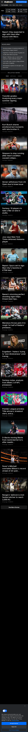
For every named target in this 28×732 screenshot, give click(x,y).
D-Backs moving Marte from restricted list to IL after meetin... (12, 439)
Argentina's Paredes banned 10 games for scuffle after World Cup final (13, 53)
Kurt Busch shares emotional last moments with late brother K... (12, 126)
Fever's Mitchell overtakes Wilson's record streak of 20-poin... (14, 468)
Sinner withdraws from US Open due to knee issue (14, 183)
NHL (17, 5)
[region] (14, 718)
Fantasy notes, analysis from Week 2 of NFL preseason (12, 382)
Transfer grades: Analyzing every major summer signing (12, 98)
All (7, 76)
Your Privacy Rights (14, 730)
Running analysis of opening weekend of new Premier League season (13, 49)
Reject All (14, 726)
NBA (14, 5)
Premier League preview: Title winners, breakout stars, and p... (13, 411)
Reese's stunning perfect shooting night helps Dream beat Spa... (13, 296)
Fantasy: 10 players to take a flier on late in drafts (12, 210)
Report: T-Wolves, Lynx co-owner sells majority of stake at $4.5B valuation (12, 57)
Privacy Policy (15, 720)
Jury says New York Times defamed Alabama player (13, 239)
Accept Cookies (14, 723)
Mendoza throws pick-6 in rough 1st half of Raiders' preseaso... (14, 325)
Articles (13, 76)
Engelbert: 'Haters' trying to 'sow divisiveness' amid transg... (14, 353)
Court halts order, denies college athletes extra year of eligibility (13, 62)
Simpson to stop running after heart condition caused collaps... (13, 155)
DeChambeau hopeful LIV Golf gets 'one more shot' (13, 66)
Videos (20, 76)
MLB (20, 5)
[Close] (24, 705)
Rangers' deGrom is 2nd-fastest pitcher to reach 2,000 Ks (13, 497)
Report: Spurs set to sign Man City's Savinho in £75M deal (13, 267)
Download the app (21, 1)
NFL (10, 5)
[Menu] (2, 2)
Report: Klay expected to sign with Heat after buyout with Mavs (13, 34)
